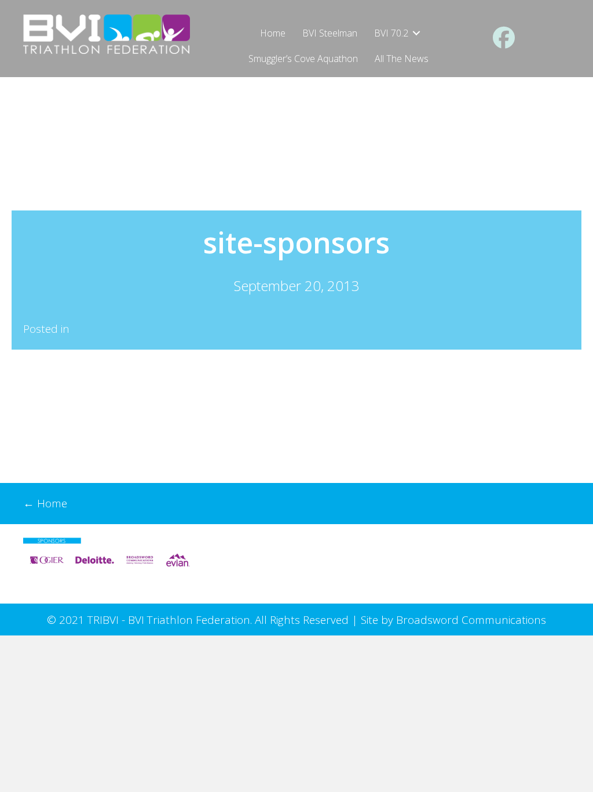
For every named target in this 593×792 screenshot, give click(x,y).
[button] (416, 33)
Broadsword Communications (471, 619)
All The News (402, 58)
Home (272, 33)
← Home (45, 503)
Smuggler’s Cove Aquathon (303, 58)
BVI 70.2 (391, 33)
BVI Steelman (329, 33)
